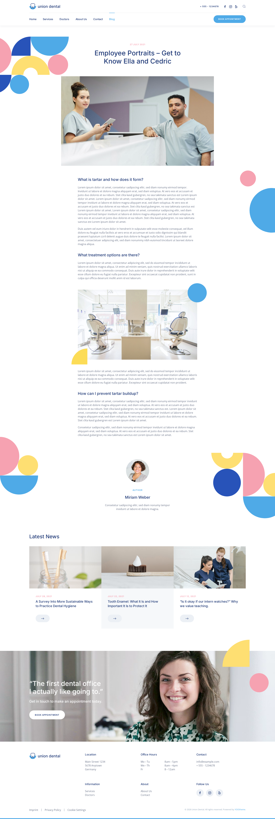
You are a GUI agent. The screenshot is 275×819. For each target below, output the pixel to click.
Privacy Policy (53, 810)
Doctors (64, 19)
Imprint (33, 810)
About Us (81, 19)
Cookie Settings (76, 810)
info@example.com (207, 761)
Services (90, 791)
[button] (244, 6)
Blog (112, 19)
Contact (98, 19)
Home (32, 19)
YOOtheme (240, 809)
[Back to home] (44, 6)
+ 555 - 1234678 (209, 6)
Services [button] (48, 19)
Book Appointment (229, 19)
